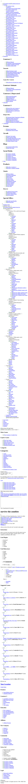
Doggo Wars (6, 592)
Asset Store (8, 365)
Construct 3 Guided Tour (11, 435)
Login (8, 204)
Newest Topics (14, 130)
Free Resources (15, 109)
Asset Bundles (13, 201)
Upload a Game (13, 141)
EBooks (11, 176)
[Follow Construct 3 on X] (9, 156)
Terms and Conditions (8, 773)
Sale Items (11, 202)
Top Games (12, 136)
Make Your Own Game (8, 700)
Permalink (8, 581)
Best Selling (13, 192)
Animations (13, 175)
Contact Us (8, 415)
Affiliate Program (7, 722)
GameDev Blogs (6, 742)
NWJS (13, 97)
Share (9, 519)
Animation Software (7, 693)
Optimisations (16, 75)
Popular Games (10, 442)
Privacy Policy (6, 774)
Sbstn (2, 523)
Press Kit (5, 730)
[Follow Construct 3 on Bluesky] (11, 157)
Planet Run (5, 661)
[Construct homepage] (11, 3)
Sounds (14, 181)
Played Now (6, 423)
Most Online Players (14, 139)
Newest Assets (14, 191)
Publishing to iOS (14, 74)
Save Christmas (6, 673)
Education (5, 102)
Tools (10, 186)
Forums (8, 379)
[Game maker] (11, 207)
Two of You (6, 604)
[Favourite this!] (7, 521)
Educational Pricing (13, 119)
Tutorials (11, 90)
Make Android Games (22, 292)
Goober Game (6, 627)
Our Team (5, 729)
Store (4, 161)
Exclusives (11, 195)
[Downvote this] (15, 517)
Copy (2, 480)
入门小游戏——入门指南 (9, 666)
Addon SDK (13, 65)
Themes (12, 183)
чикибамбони (6, 679)
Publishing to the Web (17, 72)
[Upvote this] (5, 517)
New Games (9, 441)
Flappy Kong (6, 632)
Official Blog (15, 146)
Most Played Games (16, 138)
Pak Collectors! (6, 609)
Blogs (7, 406)
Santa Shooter (6, 655)
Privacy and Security (15, 110)
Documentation (6, 702)
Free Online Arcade (7, 743)
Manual (12, 62)
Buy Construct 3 (12, 167)
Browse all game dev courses (15, 82)
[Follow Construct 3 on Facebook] (11, 158)
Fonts (10, 177)
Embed (10, 518)
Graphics (12, 180)
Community (5, 123)
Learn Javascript (6, 714)
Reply (7, 582)
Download (14, 96)
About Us (5, 728)
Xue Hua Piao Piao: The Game (10, 620)
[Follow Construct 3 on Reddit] (10, 153)
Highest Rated (13, 194)
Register (5, 204)
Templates (12, 182)
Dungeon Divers (7, 644)
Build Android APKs (15, 73)
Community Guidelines (8, 744)
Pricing (4, 701)
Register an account (20, 567)
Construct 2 (15, 313)
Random (5, 426)
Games (11, 178)
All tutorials (11, 77)
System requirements (16, 63)
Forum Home (13, 129)
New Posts (11, 148)
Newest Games (12, 137)
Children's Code (6, 775)
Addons (11, 174)
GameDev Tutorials (7, 740)
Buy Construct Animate (14, 168)
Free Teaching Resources (8, 712)
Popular (5, 422)
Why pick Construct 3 (15, 108)
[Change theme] (12, 417)
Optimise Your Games (22, 295)
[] (6, 569)
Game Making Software (8, 692)
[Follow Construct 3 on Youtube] (11, 155)
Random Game (11, 445)
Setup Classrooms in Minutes (18, 117)
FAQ (10, 112)
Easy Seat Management (8, 711)
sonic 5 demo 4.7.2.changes (9, 597)
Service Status (6, 778)
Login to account (13, 416)
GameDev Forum (7, 739)
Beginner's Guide (13, 71)
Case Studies (6, 705)
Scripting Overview (14, 64)
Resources (5, 56)
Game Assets (6, 738)
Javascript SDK (12, 100)
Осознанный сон (7, 615)
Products (5, 4)
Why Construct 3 (7, 710)
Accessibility (6, 776)
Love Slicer (5, 650)
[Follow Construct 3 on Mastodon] (11, 160)
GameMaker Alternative (8, 698)
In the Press (5, 731)
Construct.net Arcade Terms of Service (15, 478)
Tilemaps (11, 185)
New (4, 421)
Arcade (7, 390)
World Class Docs (14, 118)
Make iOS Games (22, 293)
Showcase (5, 424)
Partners (5, 715)
